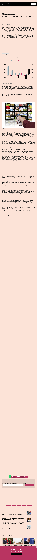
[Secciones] (2, 4)
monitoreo (13, 505)
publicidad (8, 505)
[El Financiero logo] (7, 4)
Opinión (3, 13)
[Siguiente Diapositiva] (34, 544)
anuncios (18, 505)
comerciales (24, 505)
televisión (29, 505)
